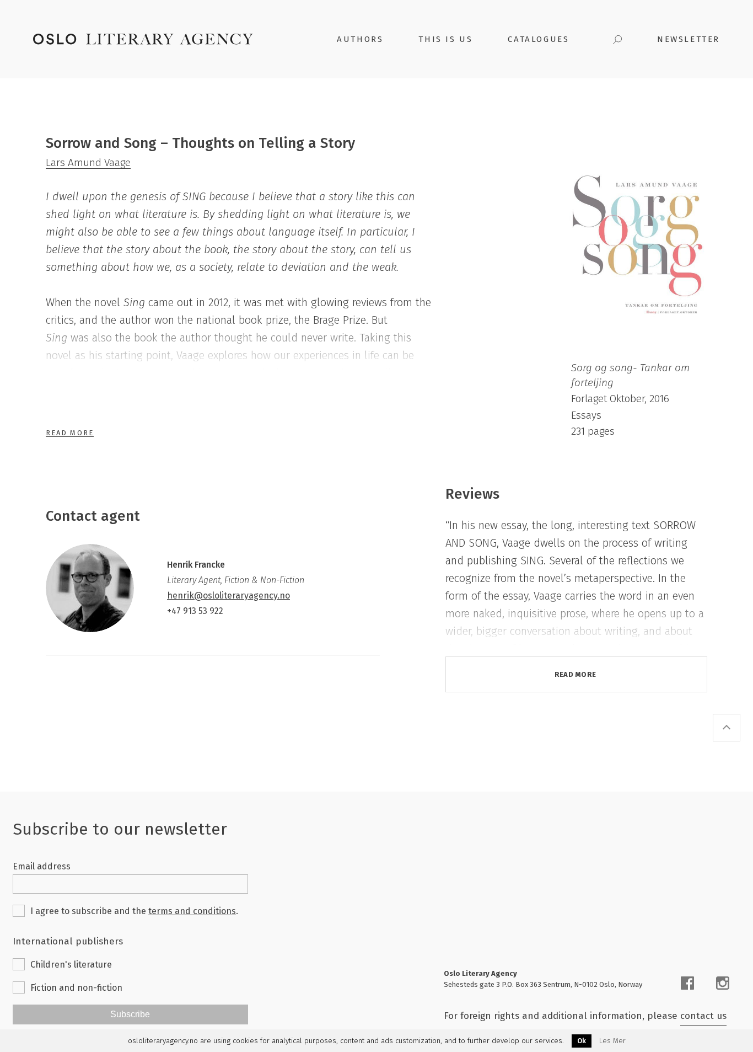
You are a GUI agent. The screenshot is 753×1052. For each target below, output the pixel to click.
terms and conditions (192, 911)
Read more (575, 674)
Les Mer (612, 1041)
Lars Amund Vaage (88, 162)
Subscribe (130, 1014)
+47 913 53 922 (195, 611)
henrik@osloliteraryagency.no (228, 595)
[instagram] (722, 983)
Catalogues (538, 39)
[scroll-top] (726, 727)
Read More (70, 433)
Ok (581, 1041)
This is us (445, 39)
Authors (360, 39)
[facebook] (687, 983)
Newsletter (688, 39)
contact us (703, 1016)
